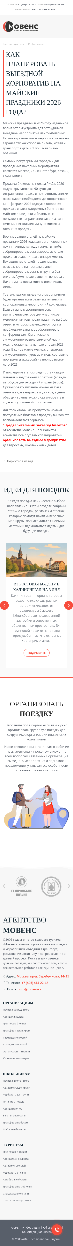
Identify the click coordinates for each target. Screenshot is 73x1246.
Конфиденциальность (37, 1232)
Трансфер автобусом (15, 1122)
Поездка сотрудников (16, 1009)
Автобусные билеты (15, 1179)
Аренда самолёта (13, 1016)
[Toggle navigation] (67, 26)
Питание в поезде (13, 1101)
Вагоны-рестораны (14, 1115)
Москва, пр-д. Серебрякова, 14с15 (43, 976)
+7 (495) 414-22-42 (27, 4)
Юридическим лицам (16, 1058)
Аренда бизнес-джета (16, 1158)
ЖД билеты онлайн (14, 1172)
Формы (14, 1227)
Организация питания (16, 1051)
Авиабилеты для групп (16, 1087)
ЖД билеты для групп (16, 1094)
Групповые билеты (14, 1023)
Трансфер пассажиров (16, 1030)
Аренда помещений (15, 1044)
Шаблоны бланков (14, 1129)
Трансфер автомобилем (17, 1186)
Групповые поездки (15, 1151)
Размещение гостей (15, 1037)
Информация (31, 1227)
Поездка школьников (16, 1080)
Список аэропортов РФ (17, 1200)
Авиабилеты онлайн (15, 1165)
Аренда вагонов (12, 1108)
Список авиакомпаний (16, 1193)
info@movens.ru (54, 4)
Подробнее (37, 653)
